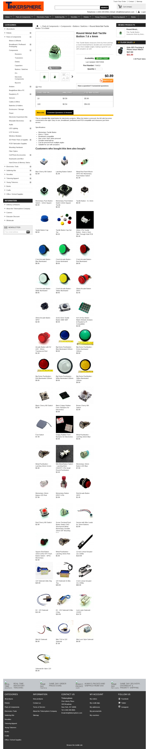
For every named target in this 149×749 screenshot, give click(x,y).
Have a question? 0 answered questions (93, 86)
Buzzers (18, 83)
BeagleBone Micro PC (16, 90)
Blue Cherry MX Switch (44, 171)
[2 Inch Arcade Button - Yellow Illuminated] (64, 286)
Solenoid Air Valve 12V (43, 668)
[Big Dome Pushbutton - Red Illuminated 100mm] (44, 374)
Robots (85, 17)
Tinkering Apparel (118, 17)
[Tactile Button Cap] (44, 228)
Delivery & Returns (13, 205)
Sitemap (139, 1)
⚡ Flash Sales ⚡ (126, 42)
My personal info (95, 711)
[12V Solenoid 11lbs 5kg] (44, 579)
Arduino (11, 86)
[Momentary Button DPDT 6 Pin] (64, 491)
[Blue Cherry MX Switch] (44, 169)
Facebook (124, 699)
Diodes (17, 62)
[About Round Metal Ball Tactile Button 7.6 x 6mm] (120, 33)
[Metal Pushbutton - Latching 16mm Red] (64, 549)
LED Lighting (13, 128)
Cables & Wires (14, 102)
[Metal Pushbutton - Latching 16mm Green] (44, 462)
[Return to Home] (37, 26)
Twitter (123, 703)
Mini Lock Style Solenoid (84, 639)
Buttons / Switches (21, 69)
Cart (127, 7)
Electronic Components (19, 78)
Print (40, 87)
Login (143, 12)
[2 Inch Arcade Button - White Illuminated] (44, 286)
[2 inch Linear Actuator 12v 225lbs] (85, 579)
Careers (9, 212)
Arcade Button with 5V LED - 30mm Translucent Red (43, 349)
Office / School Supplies (14, 194)
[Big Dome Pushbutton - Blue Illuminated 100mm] (64, 345)
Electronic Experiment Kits (18, 117)
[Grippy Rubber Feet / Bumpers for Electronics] (64, 433)
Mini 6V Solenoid (41, 639)
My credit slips (95, 703)
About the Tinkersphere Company (18, 208)
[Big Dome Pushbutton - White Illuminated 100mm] (64, 374)
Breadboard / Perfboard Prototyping (17, 45)
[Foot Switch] (44, 433)
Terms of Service (39, 707)
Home (6, 17)
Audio (11, 124)
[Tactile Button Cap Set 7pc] (64, 228)
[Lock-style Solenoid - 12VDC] (85, 608)
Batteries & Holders (16, 105)
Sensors (12, 98)
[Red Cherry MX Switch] (44, 520)
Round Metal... (132, 29)
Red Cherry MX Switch (44, 522)
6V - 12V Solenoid (42, 610)
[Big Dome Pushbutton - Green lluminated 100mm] (85, 345)
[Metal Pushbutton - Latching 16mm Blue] (85, 433)
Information (11, 201)
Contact (131, 1)
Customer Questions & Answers (59, 112)
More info (40, 112)
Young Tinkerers (100, 17)
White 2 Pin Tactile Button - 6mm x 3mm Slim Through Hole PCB (84, 232)
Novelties (73, 17)
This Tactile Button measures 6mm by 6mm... (135, 33)
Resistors (18, 54)
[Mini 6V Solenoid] (44, 637)
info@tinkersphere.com (74, 713)
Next (72, 76)
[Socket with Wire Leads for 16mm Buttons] (85, 520)
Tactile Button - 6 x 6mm (84, 201)
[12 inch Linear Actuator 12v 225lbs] (85, 549)
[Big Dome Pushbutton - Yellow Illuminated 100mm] (85, 374)
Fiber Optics (13, 151)
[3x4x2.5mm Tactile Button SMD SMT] (64, 316)
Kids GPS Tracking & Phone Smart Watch (135, 48)
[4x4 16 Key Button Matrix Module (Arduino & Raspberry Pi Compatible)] (85, 316)
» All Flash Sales (139, 59)
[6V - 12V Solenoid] (44, 608)
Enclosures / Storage (16, 109)
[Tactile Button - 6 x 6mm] (85, 199)
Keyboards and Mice (16, 159)
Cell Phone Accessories (17, 155)
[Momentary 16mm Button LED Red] (44, 491)
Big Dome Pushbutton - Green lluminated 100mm (84, 349)
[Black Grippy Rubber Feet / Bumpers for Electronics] (64, 403)
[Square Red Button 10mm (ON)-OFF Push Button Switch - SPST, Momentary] (44, 549)
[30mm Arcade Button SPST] (44, 316)
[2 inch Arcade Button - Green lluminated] (64, 257)
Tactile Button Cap (42, 230)
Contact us (37, 703)
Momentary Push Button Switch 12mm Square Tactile (64, 203)
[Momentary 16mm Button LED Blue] (85, 462)
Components (13, 50)
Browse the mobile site (75, 745)
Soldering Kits (59, 17)
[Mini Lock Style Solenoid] (85, 637)
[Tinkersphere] (23, 6)
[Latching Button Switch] (64, 169)
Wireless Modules (15, 136)
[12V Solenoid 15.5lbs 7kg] (64, 579)
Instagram (124, 707)
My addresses (95, 707)
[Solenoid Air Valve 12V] (44, 666)
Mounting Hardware (16, 147)
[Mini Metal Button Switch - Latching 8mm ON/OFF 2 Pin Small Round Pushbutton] (64, 462)
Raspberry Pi (13, 94)
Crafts (8, 190)
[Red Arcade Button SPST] (85, 491)
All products (10, 29)
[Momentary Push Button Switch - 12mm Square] (44, 199)
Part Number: (88, 65)
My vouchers (94, 715)
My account (96, 694)
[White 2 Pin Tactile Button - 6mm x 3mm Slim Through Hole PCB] (85, 228)
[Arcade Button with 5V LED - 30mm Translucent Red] (44, 345)
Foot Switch (40, 435)
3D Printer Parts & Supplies (18, 140)
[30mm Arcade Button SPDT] (85, 286)
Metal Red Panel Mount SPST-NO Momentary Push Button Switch (84, 174)
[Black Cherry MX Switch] (44, 403)
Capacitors (19, 65)
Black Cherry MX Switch (44, 405)
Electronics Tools (42, 17)
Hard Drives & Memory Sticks (19, 162)
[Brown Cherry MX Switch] (85, 403)
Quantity (90, 69)
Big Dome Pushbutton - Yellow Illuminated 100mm (84, 378)
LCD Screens (14, 132)
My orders (93, 699)
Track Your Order (119, 1)
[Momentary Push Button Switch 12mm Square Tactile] (64, 199)
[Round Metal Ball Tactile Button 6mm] (44, 80)
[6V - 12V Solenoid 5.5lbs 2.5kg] (64, 608)
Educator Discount (12, 216)
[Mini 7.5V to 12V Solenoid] (64, 637)
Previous (37, 76)
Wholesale (10, 220)
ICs (16, 73)
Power (11, 113)
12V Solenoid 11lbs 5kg (44, 581)
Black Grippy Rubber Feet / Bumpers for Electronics (63, 407)
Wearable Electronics (16, 121)
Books (133, 17)
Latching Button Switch (64, 171)
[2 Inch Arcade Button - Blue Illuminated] (44, 257)
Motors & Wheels (15, 41)
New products (38, 699)
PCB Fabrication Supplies (18, 143)
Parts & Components (22, 17)
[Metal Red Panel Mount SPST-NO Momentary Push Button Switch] (85, 169)
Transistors (19, 58)
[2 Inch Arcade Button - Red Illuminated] (85, 257)
